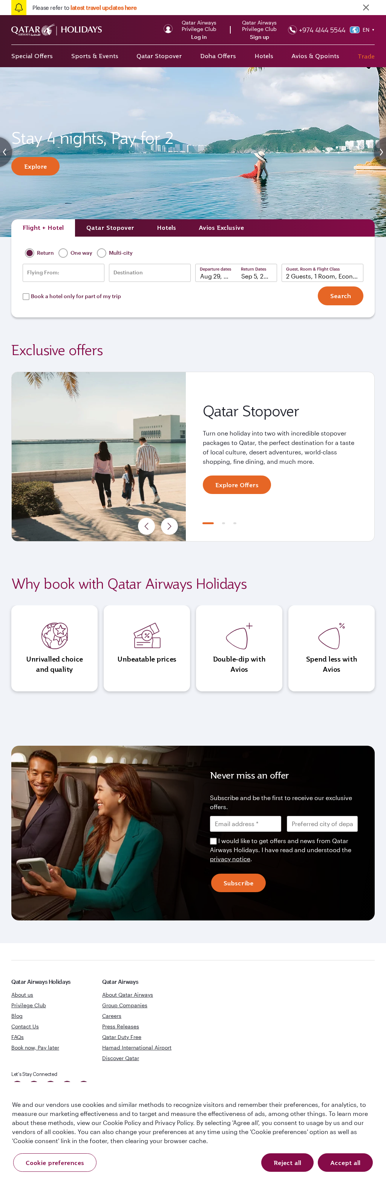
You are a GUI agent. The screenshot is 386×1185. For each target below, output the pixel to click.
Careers (111, 1016)
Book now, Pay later (35, 1047)
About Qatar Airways (127, 994)
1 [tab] (208, 523)
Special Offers (32, 56)
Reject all (287, 1163)
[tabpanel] (193, 457)
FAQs (17, 1037)
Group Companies (124, 1005)
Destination (128, 272)
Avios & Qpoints (315, 56)
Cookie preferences (55, 1163)
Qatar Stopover (159, 56)
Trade (366, 56)
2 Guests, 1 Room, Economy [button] (324, 276)
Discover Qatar (120, 1058)
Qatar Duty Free (121, 1037)
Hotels (263, 56)
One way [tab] (80, 252)
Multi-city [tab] (120, 252)
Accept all (345, 1163)
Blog (17, 1016)
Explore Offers (237, 485)
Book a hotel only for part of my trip (76, 296)
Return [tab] (45, 252)
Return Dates (253, 269)
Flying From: (43, 272)
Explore (35, 166)
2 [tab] (223, 523)
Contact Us (25, 1026)
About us (22, 994)
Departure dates (215, 269)
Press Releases (120, 1026)
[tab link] (221, 228)
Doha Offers (218, 56)
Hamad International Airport (137, 1047)
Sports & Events (94, 56)
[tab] (43, 228)
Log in (199, 37)
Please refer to (84, 7)
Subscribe (238, 883)
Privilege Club (28, 1005)
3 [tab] (234, 523)
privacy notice (230, 858)
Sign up (259, 37)
